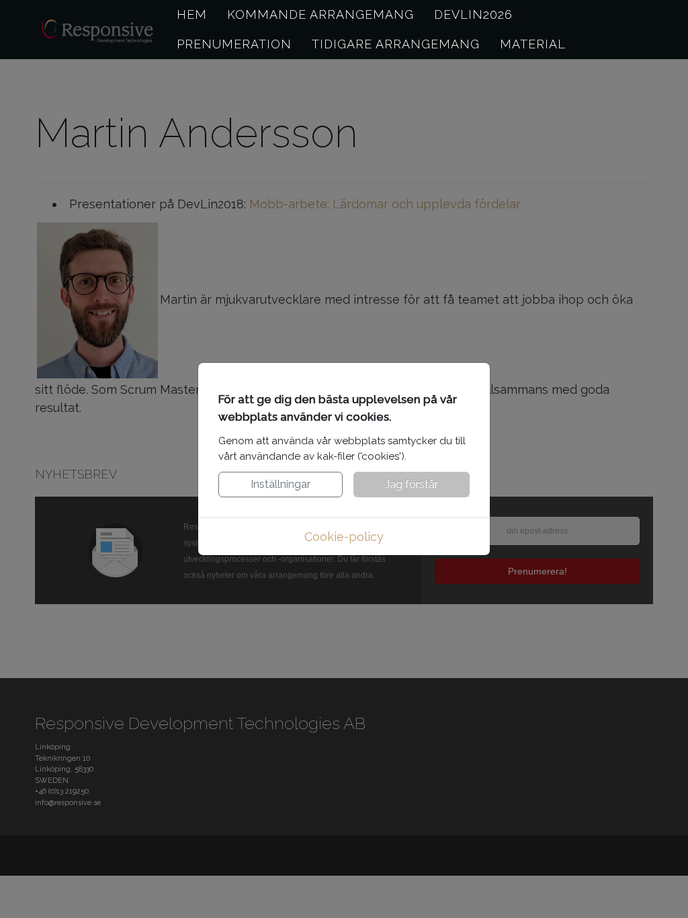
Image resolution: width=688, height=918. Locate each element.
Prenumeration (234, 44)
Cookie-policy (344, 537)
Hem (192, 14)
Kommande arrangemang (320, 14)
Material (533, 44)
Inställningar (280, 484)
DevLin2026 (473, 14)
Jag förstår (411, 484)
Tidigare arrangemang (396, 44)
